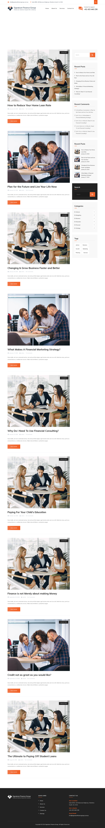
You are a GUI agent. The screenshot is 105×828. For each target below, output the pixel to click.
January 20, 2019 (85, 169)
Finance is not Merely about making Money (32, 593)
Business (64, 378)
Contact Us (70, 8)
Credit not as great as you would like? (29, 674)
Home (47, 8)
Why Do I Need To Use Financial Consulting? (33, 430)
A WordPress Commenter (82, 110)
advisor (77, 245)
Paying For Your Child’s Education (27, 512)
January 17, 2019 (85, 177)
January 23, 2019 (85, 154)
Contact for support (90, 8)
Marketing (85, 249)
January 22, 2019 (85, 161)
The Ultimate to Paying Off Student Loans (32, 756)
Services (62, 8)
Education (63, 459)
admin (22, 109)
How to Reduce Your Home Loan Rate (29, 105)
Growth (77, 249)
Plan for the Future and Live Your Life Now (32, 186)
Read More (14, 121)
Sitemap (42, 813)
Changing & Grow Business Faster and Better (34, 268)
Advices (64, 215)
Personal (64, 133)
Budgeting (63, 296)
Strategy (64, 52)
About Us (54, 8)
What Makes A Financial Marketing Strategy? (34, 349)
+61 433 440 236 (74, 810)
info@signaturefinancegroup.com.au (19, 2)
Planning (78, 252)
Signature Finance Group (51, 824)
